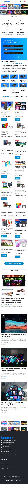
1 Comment (3, 310)
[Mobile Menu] (2, 1)
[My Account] (20, 1)
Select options (8, 127)
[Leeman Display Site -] (7, 1)
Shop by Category (9, 62)
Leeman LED (3, 111)
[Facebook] (2, 454)
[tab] (7, 96)
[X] (5, 454)
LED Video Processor (23, 89)
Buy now (4, 119)
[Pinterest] (9, 454)
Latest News (14, 271)
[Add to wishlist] (10, 107)
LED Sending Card (14, 89)
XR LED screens (4, 339)
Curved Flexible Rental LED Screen (21, 150)
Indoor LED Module (5, 81)
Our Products (15, 93)
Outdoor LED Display (18, 131)
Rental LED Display (9, 111)
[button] (1, 9)
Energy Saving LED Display (19, 190)
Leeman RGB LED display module (9, 304)
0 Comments (3, 344)
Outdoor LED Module (14, 81)
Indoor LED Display (4, 131)
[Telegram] (15, 454)
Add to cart (8, 107)
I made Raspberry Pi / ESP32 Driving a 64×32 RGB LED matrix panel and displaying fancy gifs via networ (12, 300)
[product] (7, 126)
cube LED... (5, 376)
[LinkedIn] (12, 454)
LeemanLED (5, 63)
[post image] (14, 286)
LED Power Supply (5, 89)
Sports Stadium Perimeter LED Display (12, 191)
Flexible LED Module (23, 81)
